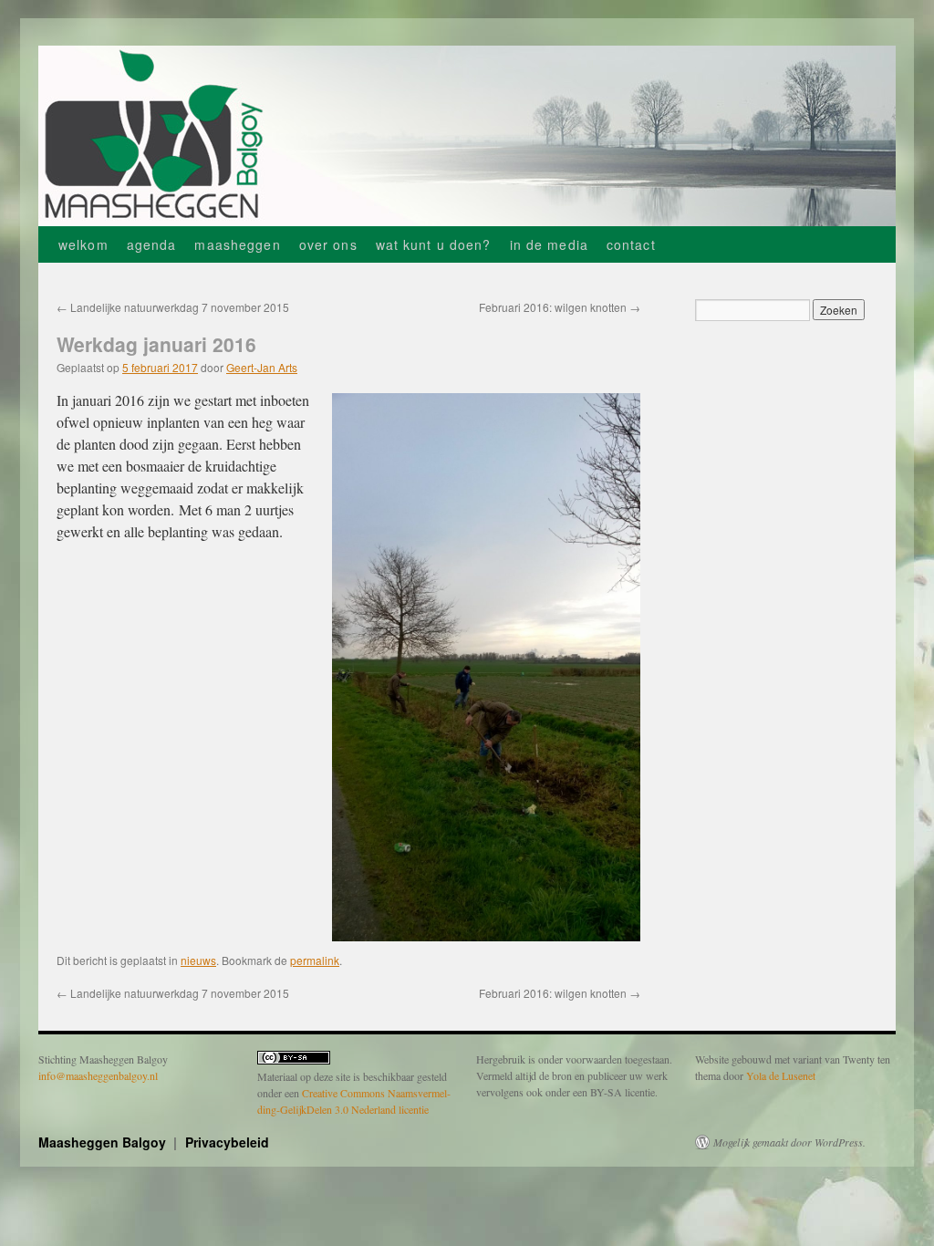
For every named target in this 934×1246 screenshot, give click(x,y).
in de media (549, 244)
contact (631, 244)
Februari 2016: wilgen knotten (559, 307)
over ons (328, 244)
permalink (314, 960)
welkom (83, 244)
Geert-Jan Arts (261, 367)
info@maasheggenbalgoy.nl (98, 1075)
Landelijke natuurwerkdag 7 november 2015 (173, 307)
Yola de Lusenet (780, 1075)
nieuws (198, 960)
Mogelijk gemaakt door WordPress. (789, 1142)
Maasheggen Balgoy (104, 1142)
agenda (152, 244)
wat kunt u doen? (434, 244)
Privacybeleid (227, 1142)
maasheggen (237, 244)
